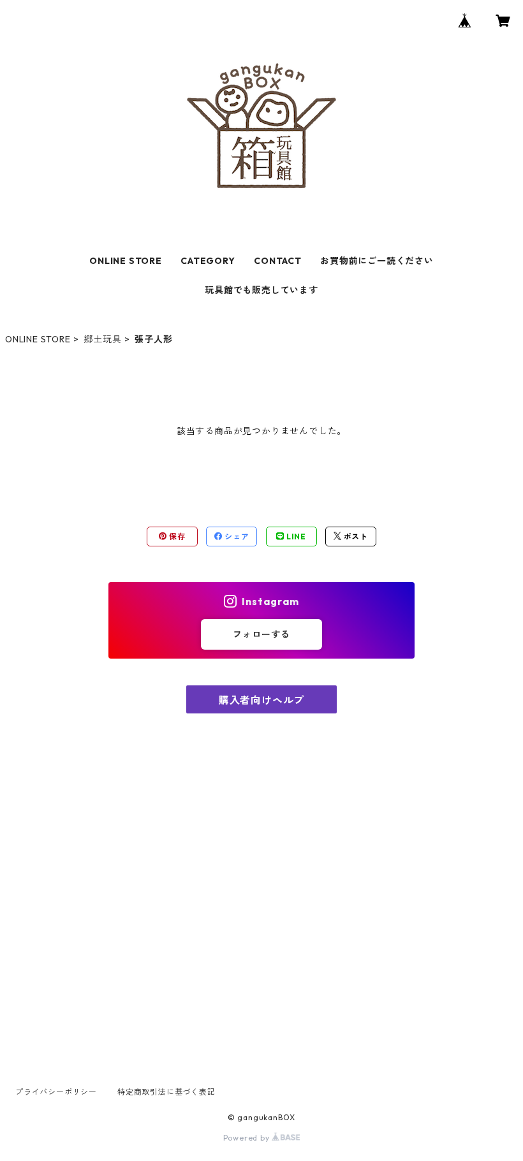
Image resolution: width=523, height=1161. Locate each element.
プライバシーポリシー (56, 1092)
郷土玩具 (102, 339)
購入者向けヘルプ (261, 700)
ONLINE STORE (125, 261)
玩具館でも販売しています (261, 290)
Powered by (247, 1138)
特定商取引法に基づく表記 (166, 1092)
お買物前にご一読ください (377, 261)
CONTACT (278, 261)
